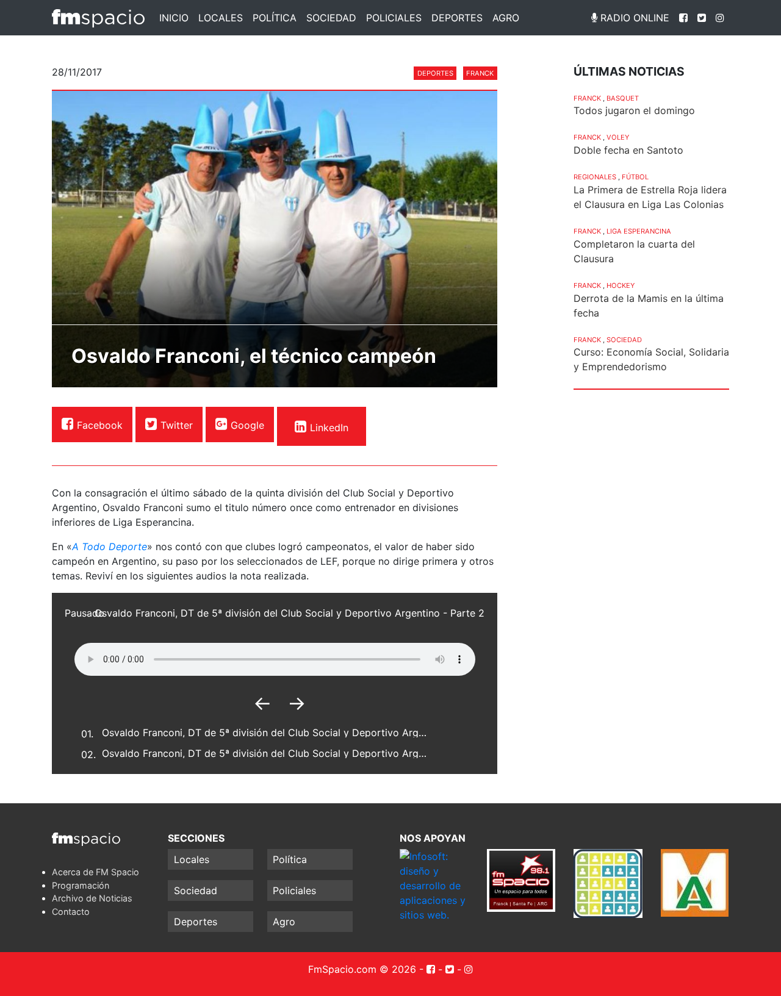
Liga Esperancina (638, 231)
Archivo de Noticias (92, 898)
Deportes (457, 18)
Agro (505, 18)
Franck (480, 73)
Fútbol (635, 177)
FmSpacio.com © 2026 (362, 969)
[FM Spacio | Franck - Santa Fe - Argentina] (98, 17)
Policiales (394, 18)
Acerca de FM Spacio (95, 872)
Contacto (71, 911)
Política (275, 18)
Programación (80, 885)
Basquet (622, 98)
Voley (617, 137)
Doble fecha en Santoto (628, 150)
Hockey (620, 285)
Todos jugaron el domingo (634, 110)
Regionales (595, 177)
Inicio (174, 18)
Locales (220, 18)
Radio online (633, 18)
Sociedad (331, 18)
